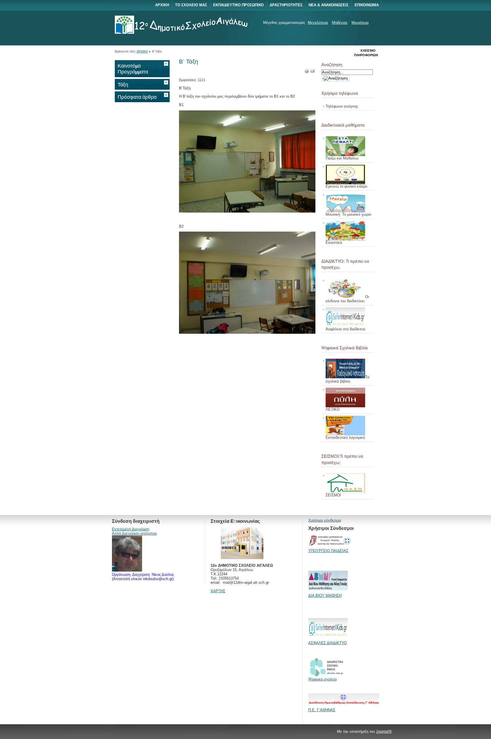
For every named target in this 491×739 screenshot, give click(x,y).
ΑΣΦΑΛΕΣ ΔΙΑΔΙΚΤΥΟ (327, 643)
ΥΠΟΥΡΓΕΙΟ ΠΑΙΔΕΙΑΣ (328, 551)
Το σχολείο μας (191, 5)
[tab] (167, 63)
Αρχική (162, 5)
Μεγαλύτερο (318, 22)
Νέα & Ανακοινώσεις (329, 5)
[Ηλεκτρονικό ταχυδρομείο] (312, 72)
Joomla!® (384, 731)
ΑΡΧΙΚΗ (142, 51)
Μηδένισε (340, 22)
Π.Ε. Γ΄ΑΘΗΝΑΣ (321, 710)
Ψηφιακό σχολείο (322, 679)
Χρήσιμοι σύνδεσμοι (324, 520)
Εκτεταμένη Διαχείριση (130, 529)
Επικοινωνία (367, 5)
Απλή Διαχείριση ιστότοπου (134, 533)
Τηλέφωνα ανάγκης (342, 106)
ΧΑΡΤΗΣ (218, 591)
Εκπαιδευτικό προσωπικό (238, 5)
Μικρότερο (360, 22)
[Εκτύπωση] (306, 72)
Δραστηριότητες (286, 5)
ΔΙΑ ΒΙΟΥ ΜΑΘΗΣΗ (325, 595)
